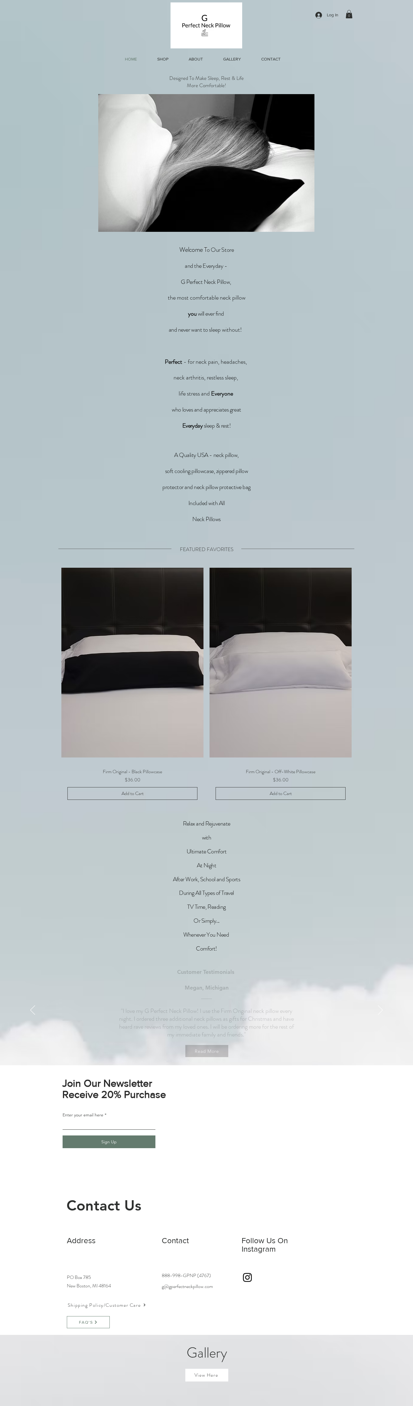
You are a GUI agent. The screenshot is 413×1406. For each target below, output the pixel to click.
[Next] (380, 1010)
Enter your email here (83, 1115)
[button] (349, 14)
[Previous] (32, 1010)
